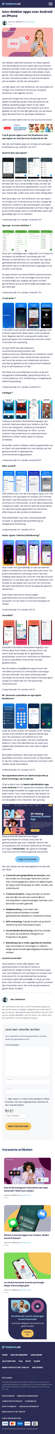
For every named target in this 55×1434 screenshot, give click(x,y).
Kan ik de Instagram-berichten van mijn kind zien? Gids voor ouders (26, 1189)
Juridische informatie (29, 1406)
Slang (37, 1361)
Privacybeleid (8, 1396)
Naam (10, 1079)
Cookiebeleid (30, 1401)
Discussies (37, 1367)
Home (5, 1355)
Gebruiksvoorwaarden (27, 1396)
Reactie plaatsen (18, 1126)
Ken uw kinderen (19, 1355)
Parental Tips (30, 22)
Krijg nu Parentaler (27, 859)
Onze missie (36, 1355)
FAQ (21, 1361)
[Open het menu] (50, 4)
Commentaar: (12, 1044)
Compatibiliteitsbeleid (12, 1401)
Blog (28, 1361)
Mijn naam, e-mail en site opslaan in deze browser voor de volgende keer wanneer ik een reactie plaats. (27, 1101)
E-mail (10, 1089)
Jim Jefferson (17, 999)
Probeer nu (27, 1333)
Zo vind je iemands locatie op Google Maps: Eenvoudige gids (24, 1284)
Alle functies (9, 1361)
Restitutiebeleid (9, 1406)
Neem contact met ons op (15, 1367)
